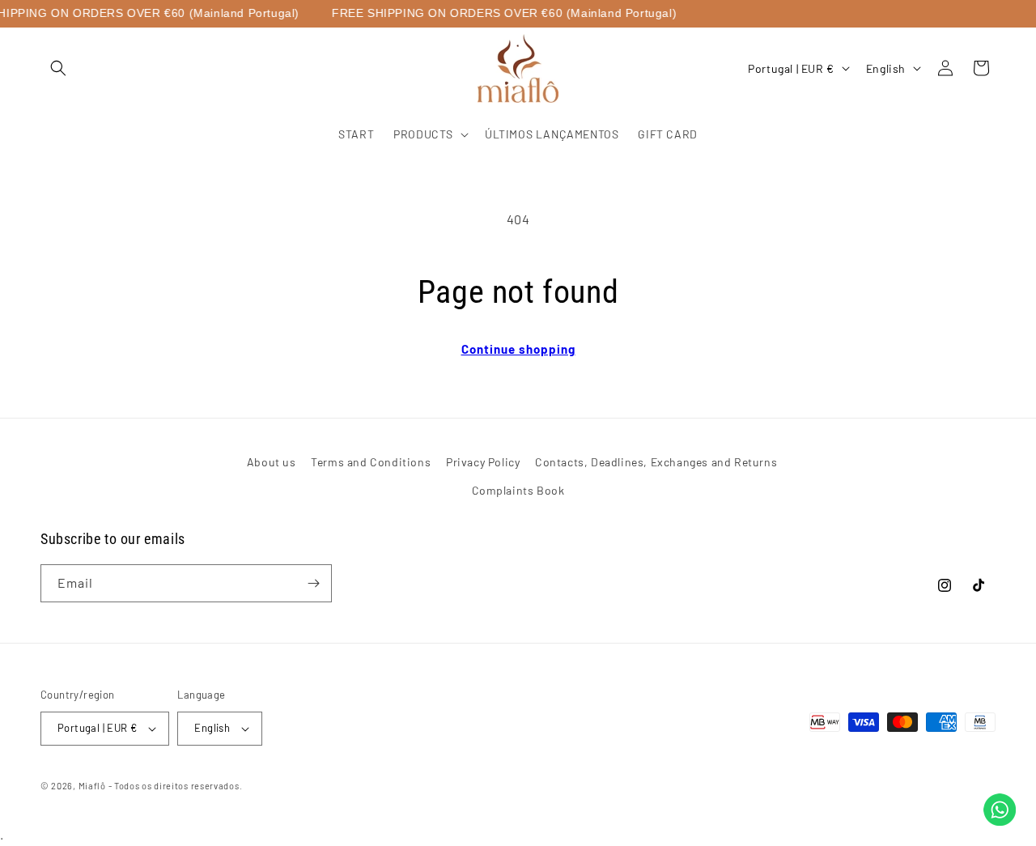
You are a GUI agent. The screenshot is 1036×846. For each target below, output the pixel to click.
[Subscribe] (313, 583)
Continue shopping (518, 349)
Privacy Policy (483, 462)
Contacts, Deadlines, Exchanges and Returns (656, 462)
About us (271, 462)
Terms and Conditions (371, 462)
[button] (58, 68)
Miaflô (92, 785)
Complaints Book (518, 490)
